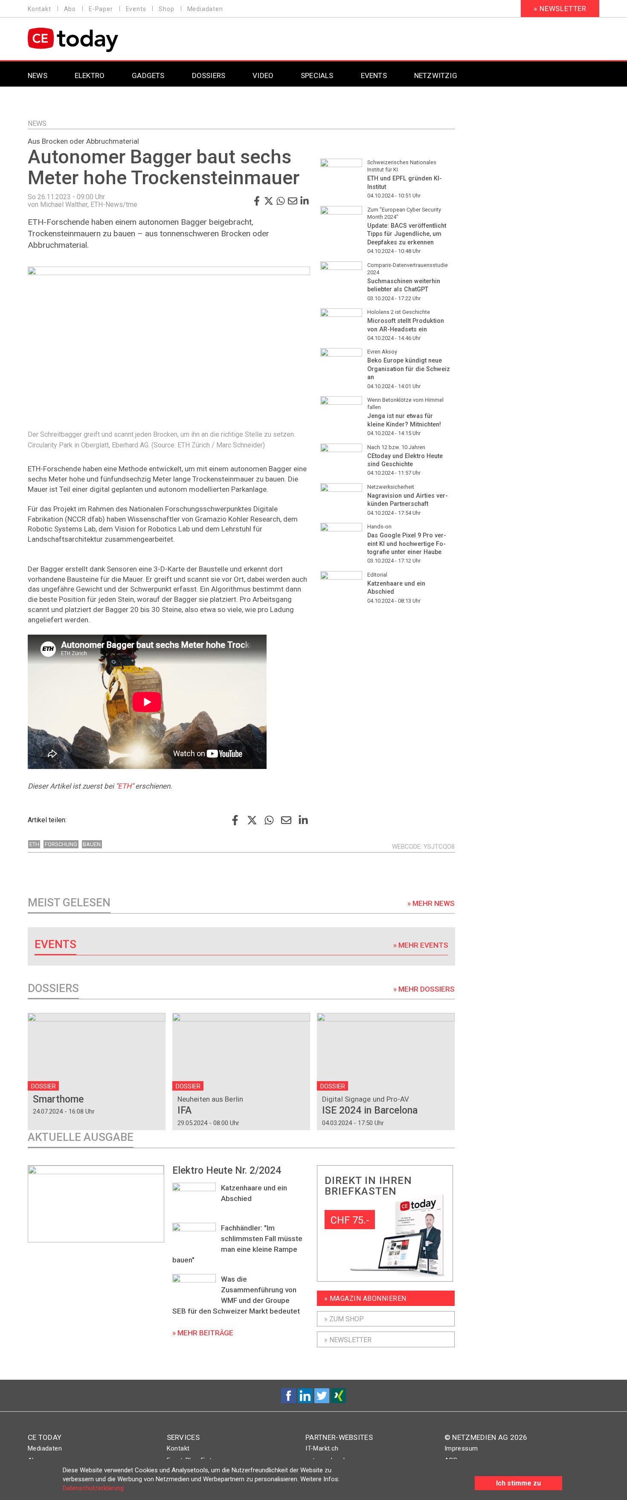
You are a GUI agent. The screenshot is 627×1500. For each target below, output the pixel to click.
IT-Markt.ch (321, 1448)
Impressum (461, 1448)
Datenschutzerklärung (93, 1488)
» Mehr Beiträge (202, 1333)
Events (136, 9)
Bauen (92, 844)
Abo (70, 9)
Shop (166, 9)
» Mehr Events (420, 945)
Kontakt (39, 9)
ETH (124, 786)
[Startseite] (95, 40)
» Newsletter (560, 8)
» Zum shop (344, 1319)
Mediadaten (205, 9)
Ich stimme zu (518, 1483)
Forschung (61, 844)
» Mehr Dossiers (424, 989)
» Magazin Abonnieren (365, 1298)
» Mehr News (431, 903)
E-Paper (101, 9)
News (37, 123)
